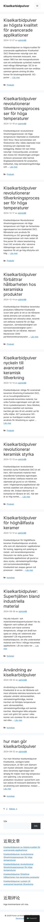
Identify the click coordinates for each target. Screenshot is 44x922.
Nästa (13, 809)
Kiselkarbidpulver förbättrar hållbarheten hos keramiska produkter (20, 284)
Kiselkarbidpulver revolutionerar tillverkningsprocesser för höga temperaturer (21, 108)
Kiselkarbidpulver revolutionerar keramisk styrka (20, 449)
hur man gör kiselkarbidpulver (20, 744)
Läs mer (16, 77)
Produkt (10, 85)
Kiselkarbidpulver (16, 6)
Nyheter (10, 656)
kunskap (11, 577)
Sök (5, 821)
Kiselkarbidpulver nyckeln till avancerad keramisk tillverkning (20, 367)
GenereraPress (22, 918)
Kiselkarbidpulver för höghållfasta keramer (20, 522)
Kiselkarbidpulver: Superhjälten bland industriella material (22, 599)
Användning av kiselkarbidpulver (20, 672)
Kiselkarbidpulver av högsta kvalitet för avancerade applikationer (21, 27)
